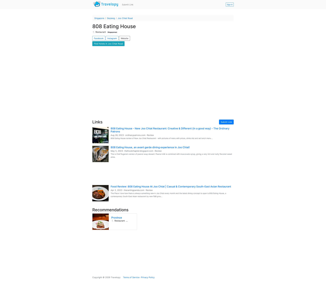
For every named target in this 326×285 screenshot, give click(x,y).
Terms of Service (131, 277)
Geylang (111, 18)
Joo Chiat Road (125, 18)
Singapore (99, 18)
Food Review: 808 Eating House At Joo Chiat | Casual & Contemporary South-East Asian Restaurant (171, 186)
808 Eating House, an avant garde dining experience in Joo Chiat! (150, 147)
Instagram (112, 38)
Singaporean (112, 32)
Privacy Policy (148, 277)
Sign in (230, 4)
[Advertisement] (163, 95)
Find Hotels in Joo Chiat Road (108, 43)
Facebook (99, 38)
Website (124, 38)
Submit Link (127, 4)
